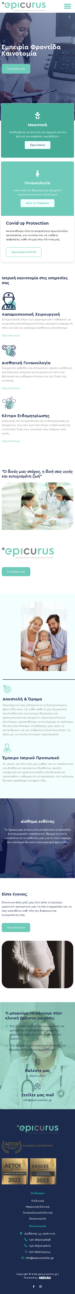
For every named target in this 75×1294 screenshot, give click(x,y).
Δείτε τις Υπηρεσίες (37, 203)
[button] (67, 6)
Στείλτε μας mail (37, 1095)
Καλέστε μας (37, 1071)
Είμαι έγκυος (37, 145)
